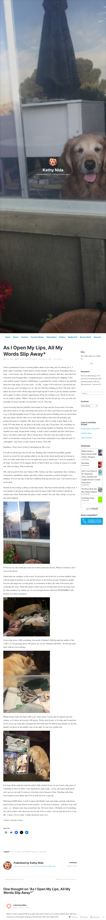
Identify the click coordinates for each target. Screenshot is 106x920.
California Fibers (86, 433)
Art (18, 359)
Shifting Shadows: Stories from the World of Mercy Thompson (88, 454)
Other (22, 359)
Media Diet (72, 337)
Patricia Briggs (86, 459)
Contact (24, 337)
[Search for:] (92, 393)
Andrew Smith (86, 500)
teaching (42, 852)
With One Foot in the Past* (65, 879)
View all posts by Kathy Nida (46, 866)
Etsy (91, 363)
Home (7, 337)
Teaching (34, 359)
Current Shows (37, 337)
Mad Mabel (85, 463)
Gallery (62, 337)
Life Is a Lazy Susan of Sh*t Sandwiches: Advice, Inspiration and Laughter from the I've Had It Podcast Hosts (91, 477)
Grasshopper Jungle (87, 498)
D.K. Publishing (86, 494)
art (12, 852)
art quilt (18, 852)
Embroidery (51, 337)
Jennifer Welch (86, 485)
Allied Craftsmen (86, 438)
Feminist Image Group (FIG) (90, 428)
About (15, 337)
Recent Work (85, 337)
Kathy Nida (53, 170)
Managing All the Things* (13, 879)
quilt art (35, 852)
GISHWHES (26, 852)
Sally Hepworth (86, 465)
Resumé (97, 337)
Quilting (27, 359)
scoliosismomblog (19, 905)
